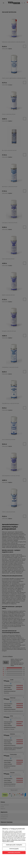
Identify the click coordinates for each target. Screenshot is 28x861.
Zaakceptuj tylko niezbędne (14, 845)
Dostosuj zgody (14, 848)
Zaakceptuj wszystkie (14, 852)
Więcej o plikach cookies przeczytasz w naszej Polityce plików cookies (13, 840)
